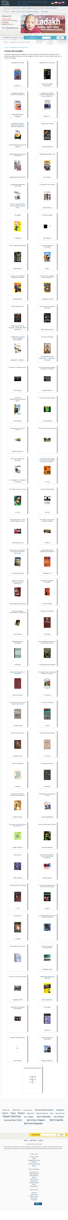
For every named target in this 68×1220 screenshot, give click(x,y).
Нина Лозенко (60, 1113)
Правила (29, 2)
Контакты (24, 4)
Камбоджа (60, 1110)
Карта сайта (34, 1199)
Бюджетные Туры (27, 1110)
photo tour (6, 1110)
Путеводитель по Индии (32, 11)
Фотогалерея (14, 37)
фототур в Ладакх (36, 1120)
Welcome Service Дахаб (51, 8)
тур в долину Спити (13, 1120)
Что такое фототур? (24, 37)
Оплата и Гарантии (37, 2)
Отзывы (19, 4)
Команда (23, 2)
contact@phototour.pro (11, 27)
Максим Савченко (42, 1113)
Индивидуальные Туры (32, 8)
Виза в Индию (44, 11)
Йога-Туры (41, 8)
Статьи (23, 11)
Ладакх (23, 8)
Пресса (45, 2)
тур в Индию (59, 1117)
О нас (18, 2)
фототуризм (56, 1120)
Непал (51, 1113)
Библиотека (13, 42)
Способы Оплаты (34, 1179)
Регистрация (34, 1198)
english (40, 1140)
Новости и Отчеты (15, 11)
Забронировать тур (34, 1173)
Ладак (13, 1113)
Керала (5, 1113)
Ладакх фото (30, 1113)
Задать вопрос (34, 1181)
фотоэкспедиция (33, 1123)
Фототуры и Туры (16, 8)
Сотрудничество (34, 1186)
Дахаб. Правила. (34, 1175)
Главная (6, 42)
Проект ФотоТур (12, 1116)
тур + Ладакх (29, 1117)
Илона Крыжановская (44, 1110)
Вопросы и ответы (34, 1196)
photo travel (16, 1110)
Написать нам (34, 1194)
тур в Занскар (43, 1116)
